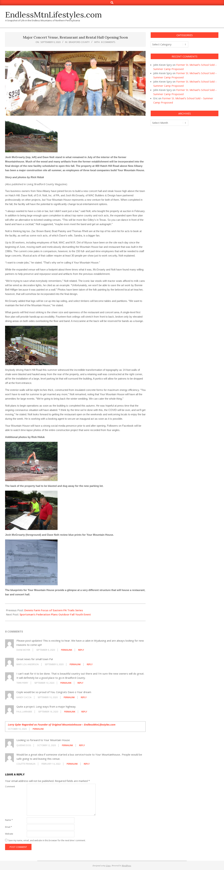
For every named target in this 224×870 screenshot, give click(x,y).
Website (9, 833)
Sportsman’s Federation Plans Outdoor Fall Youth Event (55, 614)
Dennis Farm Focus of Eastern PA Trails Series (53, 610)
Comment (10, 786)
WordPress (126, 865)
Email (8, 827)
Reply (81, 649)
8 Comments (108, 42)
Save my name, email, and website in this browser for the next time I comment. (47, 840)
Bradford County (79, 42)
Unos (108, 865)
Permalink (66, 649)
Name (9, 820)
